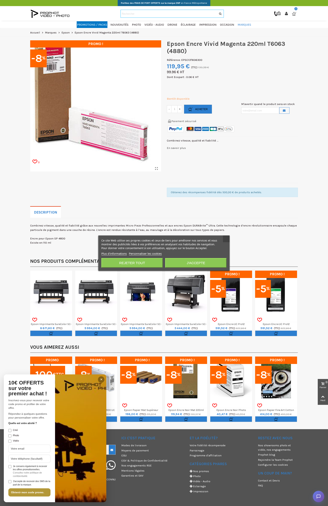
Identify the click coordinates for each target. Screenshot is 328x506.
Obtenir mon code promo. (27, 492)
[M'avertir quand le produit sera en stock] (284, 110)
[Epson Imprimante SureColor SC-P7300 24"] (186, 292)
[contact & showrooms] (277, 13)
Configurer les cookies (273, 464)
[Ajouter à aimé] (34, 320)
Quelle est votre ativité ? (22, 423)
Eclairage (199, 486)
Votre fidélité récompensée (208, 445)
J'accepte (196, 263)
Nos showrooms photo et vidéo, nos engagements (274, 447)
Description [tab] (45, 212)
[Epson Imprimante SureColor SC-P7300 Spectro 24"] (141, 292)
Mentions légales (132, 470)
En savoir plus (176, 148)
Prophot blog (266, 454)
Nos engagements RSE (136, 465)
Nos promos (201, 471)
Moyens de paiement (135, 450)
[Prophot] (51, 14)
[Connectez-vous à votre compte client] (287, 14)
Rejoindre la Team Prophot (275, 460)
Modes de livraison (134, 445)
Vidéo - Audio (201, 481)
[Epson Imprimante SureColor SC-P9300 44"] (96, 292)
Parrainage (197, 450)
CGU (124, 455)
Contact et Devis (269, 480)
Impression (200, 491)
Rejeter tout (132, 263)
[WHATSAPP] (111, 465)
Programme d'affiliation (206, 455)
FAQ (260, 485)
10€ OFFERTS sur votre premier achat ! (27, 388)
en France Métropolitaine (164, 3)
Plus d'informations (114, 253)
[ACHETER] (51, 333)
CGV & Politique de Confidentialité (144, 460)
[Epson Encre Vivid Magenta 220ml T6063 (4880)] (156, 169)
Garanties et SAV (132, 475)
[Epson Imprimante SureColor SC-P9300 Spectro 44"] (51, 292)
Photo (197, 476)
